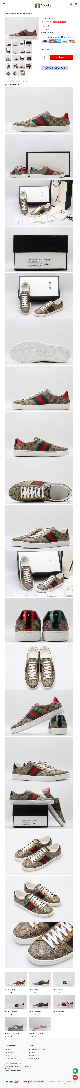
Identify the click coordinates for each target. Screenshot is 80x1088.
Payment (32, 1052)
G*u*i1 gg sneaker (12, 1033)
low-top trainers (28, 13)
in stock (52, 32)
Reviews (25, 81)
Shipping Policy (34, 1058)
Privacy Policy (33, 1055)
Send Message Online (13, 1070)
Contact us (8, 1055)
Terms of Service (10, 1058)
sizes (43, 49)
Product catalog (10, 1052)
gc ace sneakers (11, 989)
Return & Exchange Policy (37, 1049)
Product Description (12, 81)
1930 (47, 29)
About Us (8, 1049)
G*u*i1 (20, 13)
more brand (14, 13)
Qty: (42, 58)
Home (8, 13)
